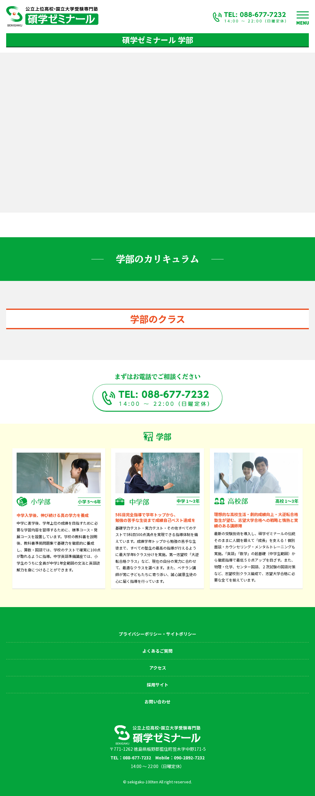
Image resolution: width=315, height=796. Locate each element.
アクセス (157, 668)
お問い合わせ (157, 701)
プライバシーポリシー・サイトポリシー (157, 634)
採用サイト (157, 684)
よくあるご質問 (157, 651)
